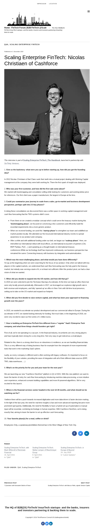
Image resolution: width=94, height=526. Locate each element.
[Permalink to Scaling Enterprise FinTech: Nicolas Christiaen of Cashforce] (47, 154)
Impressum (41, 3)
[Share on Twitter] (80, 435)
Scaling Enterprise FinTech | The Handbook (41, 160)
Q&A (6, 44)
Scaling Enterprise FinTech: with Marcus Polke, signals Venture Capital (69, 484)
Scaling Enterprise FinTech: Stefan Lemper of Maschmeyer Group (44, 450)
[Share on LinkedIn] (51, 524)
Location (53, 3)
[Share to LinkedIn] (86, 435)
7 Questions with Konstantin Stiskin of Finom (17, 484)
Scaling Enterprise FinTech (25, 44)
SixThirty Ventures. (11, 163)
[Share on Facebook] (74, 435)
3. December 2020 (17, 51)
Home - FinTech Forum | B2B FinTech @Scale (25, 28)
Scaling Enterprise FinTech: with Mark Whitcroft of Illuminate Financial (16, 450)
